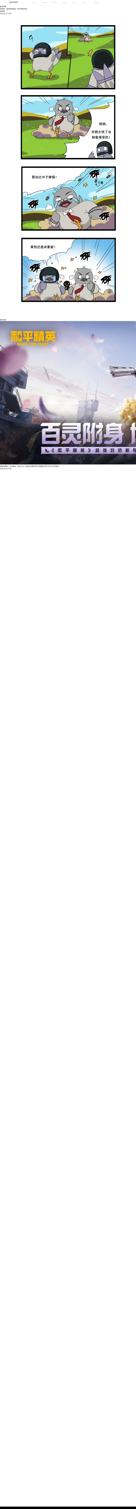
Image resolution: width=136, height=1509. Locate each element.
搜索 (105, 3)
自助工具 (74, 2)
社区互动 (84, 2)
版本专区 (35, 2)
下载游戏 (96, 2)
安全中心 (64, 2)
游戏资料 (45, 2)
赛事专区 (54, 2)
